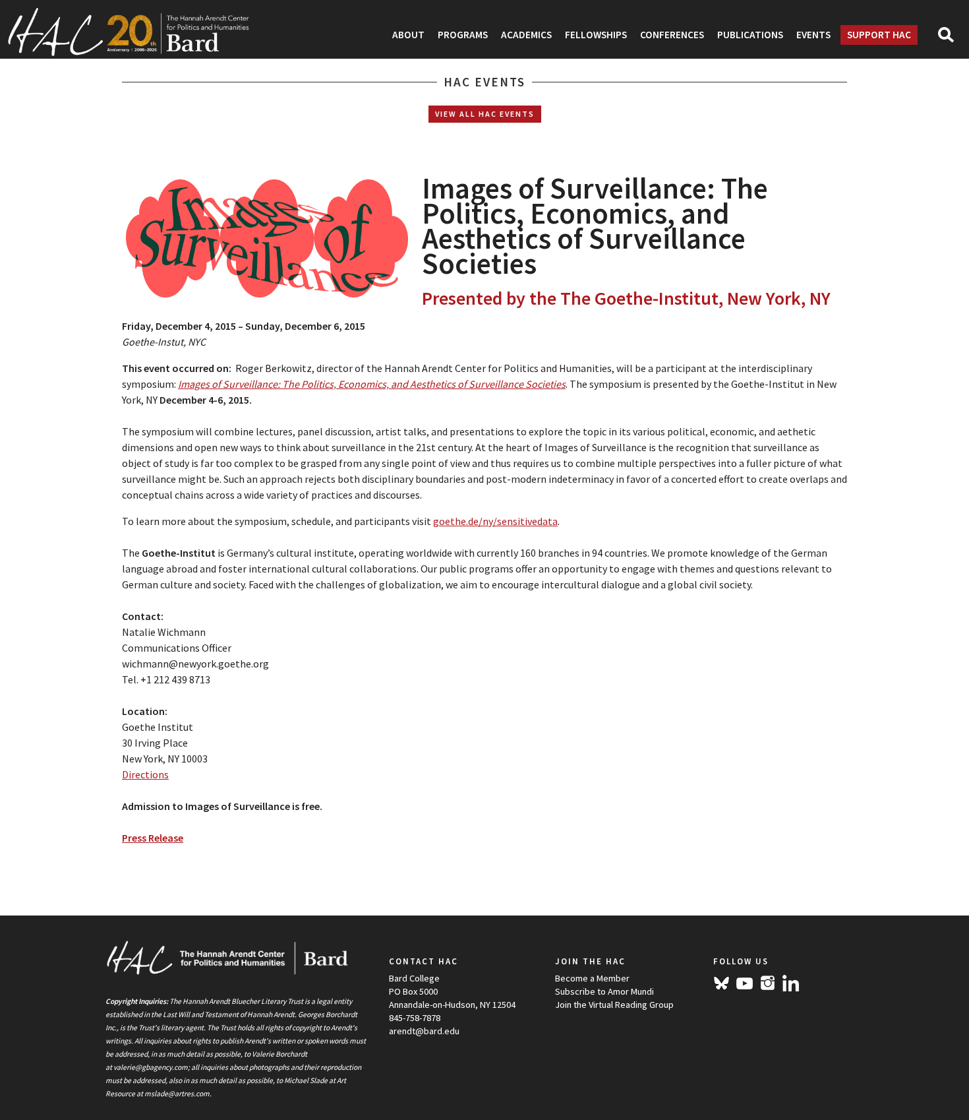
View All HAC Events (485, 114)
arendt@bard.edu (424, 1031)
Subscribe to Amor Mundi (604, 991)
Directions (145, 774)
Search (951, 39)
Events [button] (813, 34)
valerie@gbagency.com (150, 1067)
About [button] (408, 34)
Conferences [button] (672, 34)
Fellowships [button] (596, 34)
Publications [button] (750, 34)
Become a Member (592, 978)
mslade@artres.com (177, 1093)
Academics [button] (526, 34)
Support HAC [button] (879, 34)
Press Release (152, 837)
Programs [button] (463, 34)
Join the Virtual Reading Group (614, 1005)
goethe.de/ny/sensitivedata (495, 521)
